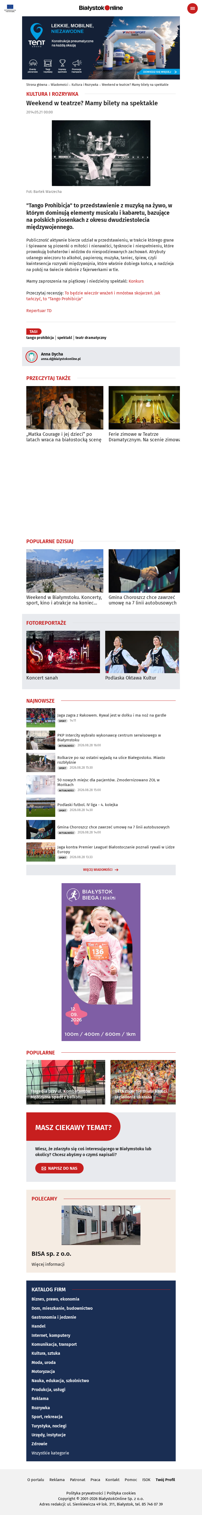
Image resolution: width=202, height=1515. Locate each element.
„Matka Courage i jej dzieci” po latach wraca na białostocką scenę (64, 437)
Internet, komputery (51, 1335)
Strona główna (36, 85)
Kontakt (112, 1479)
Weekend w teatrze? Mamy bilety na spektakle (135, 85)
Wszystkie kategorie (50, 1453)
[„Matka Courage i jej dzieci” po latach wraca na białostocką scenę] (64, 407)
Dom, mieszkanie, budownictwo (62, 1308)
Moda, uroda (44, 1362)
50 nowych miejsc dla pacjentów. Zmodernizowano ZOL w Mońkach (108, 782)
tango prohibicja (40, 338)
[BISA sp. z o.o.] (101, 1225)
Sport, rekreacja (47, 1416)
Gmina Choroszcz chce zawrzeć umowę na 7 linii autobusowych (143, 600)
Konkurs (136, 281)
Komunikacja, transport (54, 1344)
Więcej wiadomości (98, 870)
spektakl (64, 338)
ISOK (146, 1479)
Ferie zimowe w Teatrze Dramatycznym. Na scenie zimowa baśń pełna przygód (145, 437)
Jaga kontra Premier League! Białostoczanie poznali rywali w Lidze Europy (116, 849)
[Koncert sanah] (63, 652)
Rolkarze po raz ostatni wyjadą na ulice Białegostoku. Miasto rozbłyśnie (111, 760)
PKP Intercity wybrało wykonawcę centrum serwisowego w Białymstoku (109, 737)
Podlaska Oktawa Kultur (130, 678)
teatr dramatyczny (90, 338)
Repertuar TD (39, 310)
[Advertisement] (101, 490)
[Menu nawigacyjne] (192, 8)
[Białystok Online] (101, 8)
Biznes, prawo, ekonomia (55, 1299)
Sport (62, 721)
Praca (95, 1479)
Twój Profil (165, 1479)
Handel (39, 1326)
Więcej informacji (48, 1264)
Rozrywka (41, 1407)
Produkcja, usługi (48, 1389)
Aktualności (66, 745)
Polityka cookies (121, 1493)
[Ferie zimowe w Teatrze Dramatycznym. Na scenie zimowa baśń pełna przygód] (147, 407)
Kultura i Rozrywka (85, 85)
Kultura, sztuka (46, 1353)
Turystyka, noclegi (49, 1425)
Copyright (66, 1498)
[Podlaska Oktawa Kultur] (142, 652)
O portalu (35, 1479)
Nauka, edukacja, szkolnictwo (60, 1380)
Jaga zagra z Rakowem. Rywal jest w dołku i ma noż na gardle (111, 715)
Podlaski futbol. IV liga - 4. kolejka (87, 804)
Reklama (40, 1398)
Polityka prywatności (84, 1493)
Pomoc (131, 1479)
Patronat (77, 1479)
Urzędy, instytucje (49, 1434)
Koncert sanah (42, 678)
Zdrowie (39, 1443)
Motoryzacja (43, 1371)
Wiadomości (59, 85)
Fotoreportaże (46, 623)
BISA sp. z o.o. (51, 1253)
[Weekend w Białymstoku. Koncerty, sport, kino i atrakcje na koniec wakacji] (64, 571)
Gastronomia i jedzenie (54, 1317)
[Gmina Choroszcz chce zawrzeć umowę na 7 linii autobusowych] (147, 571)
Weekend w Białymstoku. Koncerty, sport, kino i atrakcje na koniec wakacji (64, 600)
